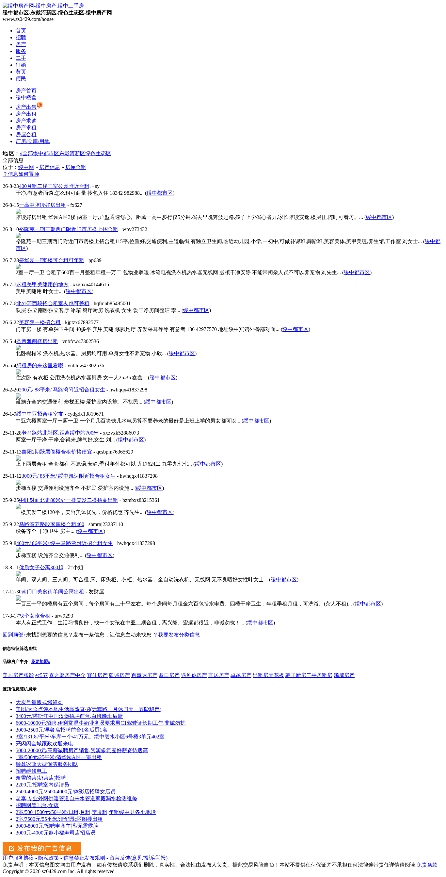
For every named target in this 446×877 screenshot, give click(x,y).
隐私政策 (48, 858)
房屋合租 (26, 134)
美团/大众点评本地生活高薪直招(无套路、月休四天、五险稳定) (88, 709)
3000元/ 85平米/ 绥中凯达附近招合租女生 (69, 476)
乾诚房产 (119, 675)
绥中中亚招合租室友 (39, 414)
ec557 (41, 675)
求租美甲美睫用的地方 (42, 284)
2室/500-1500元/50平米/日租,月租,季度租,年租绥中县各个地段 (86, 812)
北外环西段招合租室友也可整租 (52, 303)
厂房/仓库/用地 (33, 141)
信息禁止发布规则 (84, 858)
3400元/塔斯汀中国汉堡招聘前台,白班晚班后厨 (69, 716)
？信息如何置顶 (21, 174)
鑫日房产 (169, 675)
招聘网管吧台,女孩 (37, 805)
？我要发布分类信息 (176, 634)
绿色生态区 (98, 153)
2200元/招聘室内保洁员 (42, 784)
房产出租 (26, 114)
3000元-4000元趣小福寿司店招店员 (56, 833)
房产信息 (49, 167)
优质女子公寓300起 (41, 567)
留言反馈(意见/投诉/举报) (138, 858)
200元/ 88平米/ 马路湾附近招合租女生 (62, 389)
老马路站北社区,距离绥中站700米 (60, 433)
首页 (21, 30)
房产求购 (26, 121)
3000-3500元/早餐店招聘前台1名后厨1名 (61, 730)
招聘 (21, 37)
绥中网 (26, 167)
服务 (21, 51)
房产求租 (26, 127)
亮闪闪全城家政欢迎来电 (44, 743)
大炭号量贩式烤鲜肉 (39, 702)
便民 (21, 78)
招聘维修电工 (31, 771)
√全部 (26, 153)
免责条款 (427, 865)
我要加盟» (40, 661)
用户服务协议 (18, 858)
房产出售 (26, 107)
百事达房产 (144, 675)
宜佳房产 (97, 675)
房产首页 (26, 90)
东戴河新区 (72, 153)
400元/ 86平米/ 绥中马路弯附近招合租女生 (64, 543)
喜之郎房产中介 (67, 675)
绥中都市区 (46, 153)
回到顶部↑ (14, 634)
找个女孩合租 (34, 616)
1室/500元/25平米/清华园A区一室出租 (59, 757)
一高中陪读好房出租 (42, 205)
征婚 (21, 65)
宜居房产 (218, 675)
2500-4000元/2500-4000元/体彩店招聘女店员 (66, 791)
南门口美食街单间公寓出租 (53, 591)
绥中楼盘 (26, 97)
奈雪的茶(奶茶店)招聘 (41, 778)
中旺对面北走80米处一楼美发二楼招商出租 (68, 500)
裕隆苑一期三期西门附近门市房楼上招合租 (68, 229)
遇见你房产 (194, 675)
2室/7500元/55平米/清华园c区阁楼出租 (59, 819)
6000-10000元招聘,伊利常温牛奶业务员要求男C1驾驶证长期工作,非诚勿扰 (100, 723)
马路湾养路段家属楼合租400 (51, 524)
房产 (21, 44)
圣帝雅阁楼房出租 (37, 341)
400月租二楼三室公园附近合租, (55, 186)
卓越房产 (241, 675)
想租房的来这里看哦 (39, 365)
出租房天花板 (268, 675)
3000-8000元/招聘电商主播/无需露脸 (57, 826)
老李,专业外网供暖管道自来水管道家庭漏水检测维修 (76, 798)
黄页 (21, 71)
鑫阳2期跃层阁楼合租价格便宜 (57, 452)
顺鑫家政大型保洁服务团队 (47, 764)
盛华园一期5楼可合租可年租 (51, 260)
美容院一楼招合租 (40, 322)
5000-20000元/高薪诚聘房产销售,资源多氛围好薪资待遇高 (82, 750)
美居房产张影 (18, 675)
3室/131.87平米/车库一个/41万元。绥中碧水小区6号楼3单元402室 (90, 736)
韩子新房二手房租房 (308, 675)
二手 (21, 58)
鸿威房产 (344, 675)
